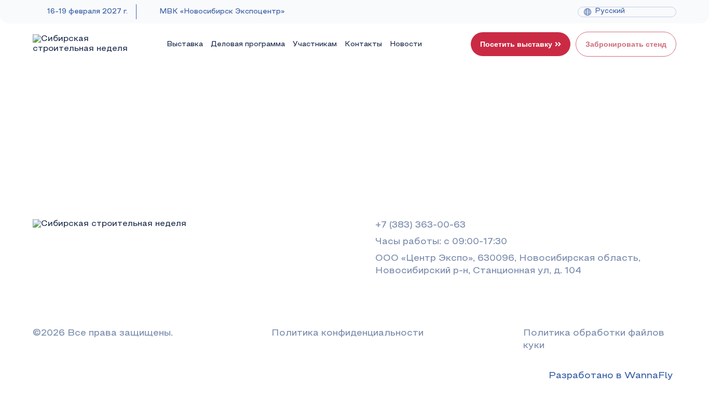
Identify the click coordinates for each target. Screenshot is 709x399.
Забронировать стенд (625, 44)
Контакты (363, 44)
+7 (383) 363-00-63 (420, 225)
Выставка (185, 44)
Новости (406, 44)
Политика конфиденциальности (347, 333)
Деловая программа (248, 44)
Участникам (315, 44)
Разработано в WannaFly (611, 375)
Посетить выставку (516, 44)
